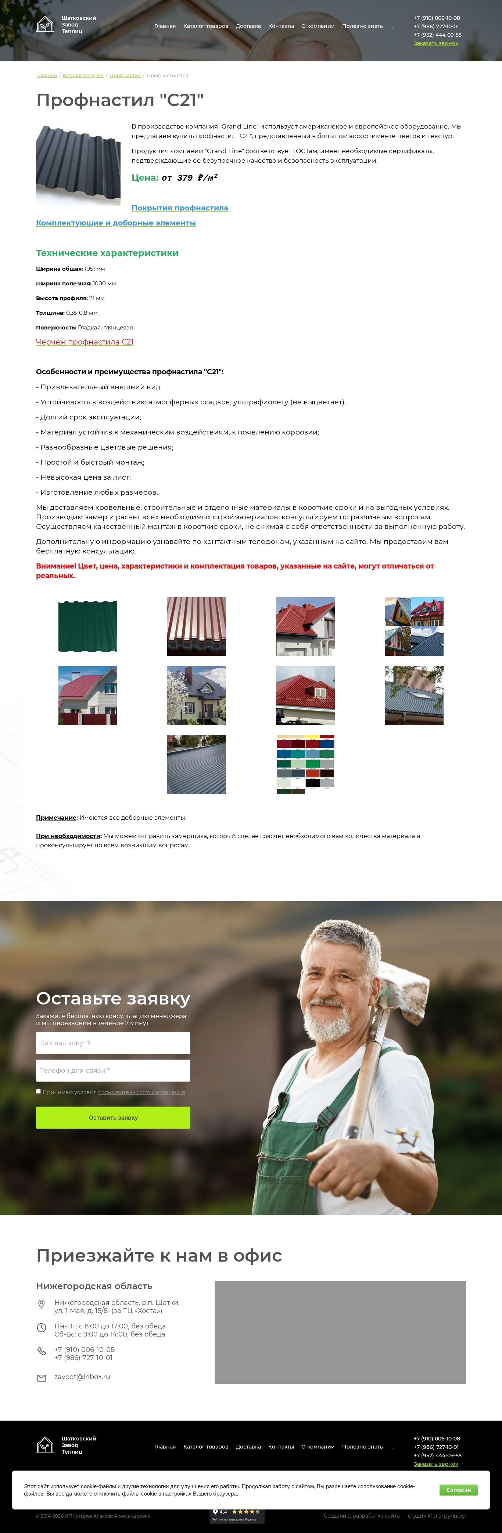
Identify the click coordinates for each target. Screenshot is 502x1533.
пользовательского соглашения (141, 1092)
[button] (436, 43)
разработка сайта (376, 1515)
